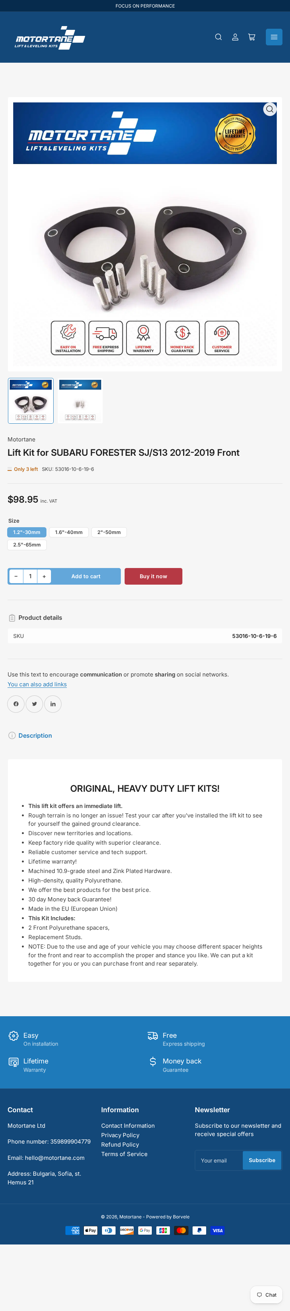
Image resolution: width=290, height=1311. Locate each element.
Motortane (21, 439)
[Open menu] (274, 37)
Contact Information (128, 1125)
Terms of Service (124, 1154)
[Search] (218, 37)
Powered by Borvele (168, 1217)
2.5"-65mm (27, 545)
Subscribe (262, 1160)
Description (35, 735)
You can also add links (37, 684)
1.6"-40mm (69, 532)
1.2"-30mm (26, 532)
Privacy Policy (120, 1135)
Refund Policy (120, 1144)
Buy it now (153, 576)
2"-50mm (109, 532)
